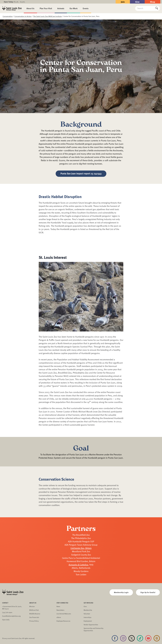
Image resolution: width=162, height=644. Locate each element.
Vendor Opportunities (91, 624)
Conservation (8, 16)
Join (123, 1)
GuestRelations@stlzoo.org (11, 616)
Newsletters (60, 610)
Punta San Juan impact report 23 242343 (81, 173)
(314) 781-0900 (7, 612)
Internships (87, 617)
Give (137, 1)
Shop (152, 1)
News (58, 606)
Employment (88, 621)
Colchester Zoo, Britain (81, 548)
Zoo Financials (34, 617)
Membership (88, 610)
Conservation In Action (23, 16)
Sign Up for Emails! (147, 592)
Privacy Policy (34, 621)
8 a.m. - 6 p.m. (14, 2)
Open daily (5, 619)
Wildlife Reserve (34, 614)
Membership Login (121, 592)
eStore (59, 617)
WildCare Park (34, 610)
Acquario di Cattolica (78, 564)
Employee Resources (63, 621)
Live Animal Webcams (64, 614)
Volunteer (87, 614)
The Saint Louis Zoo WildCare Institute (47, 16)
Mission (32, 606)
